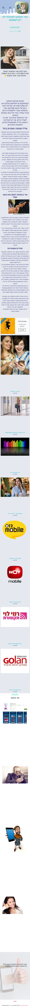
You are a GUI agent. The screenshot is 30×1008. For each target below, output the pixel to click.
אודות (15, 1001)
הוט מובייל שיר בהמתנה (15, 602)
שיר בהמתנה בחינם (15, 472)
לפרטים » (15, 393)
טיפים (10, 31)
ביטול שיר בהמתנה (15, 391)
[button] (10, 7)
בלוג (14, 31)
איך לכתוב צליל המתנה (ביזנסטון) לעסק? (15, 432)
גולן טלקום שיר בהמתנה (15, 690)
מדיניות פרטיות (24, 1005)
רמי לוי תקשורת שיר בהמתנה (15, 643)
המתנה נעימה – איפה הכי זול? (15, 513)
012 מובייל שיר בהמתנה (15, 558)
